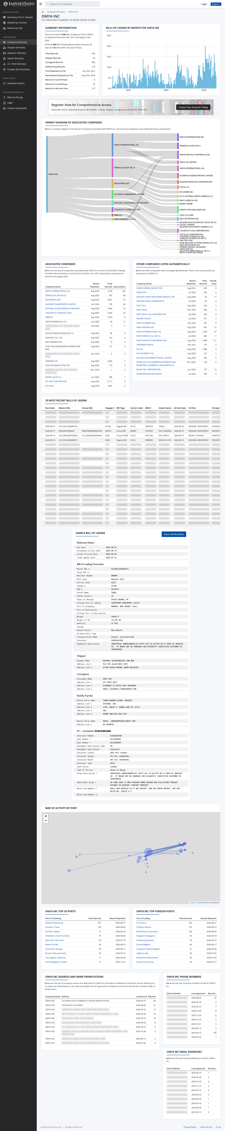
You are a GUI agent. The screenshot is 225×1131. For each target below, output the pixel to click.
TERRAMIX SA (51, 361)
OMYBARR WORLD (144, 344)
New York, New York (54, 940)
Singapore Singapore (145, 935)
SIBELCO (118, 215)
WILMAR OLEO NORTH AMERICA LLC (196, 226)
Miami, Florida (51, 944)
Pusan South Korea (145, 962)
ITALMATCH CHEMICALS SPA (127, 209)
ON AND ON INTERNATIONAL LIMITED (153, 357)
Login (204, 4)
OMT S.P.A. (141, 305)
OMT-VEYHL (141, 309)
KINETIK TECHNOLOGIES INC (193, 209)
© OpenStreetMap (203, 902)
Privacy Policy (190, 1127)
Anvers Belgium (143, 944)
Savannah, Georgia (53, 949)
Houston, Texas (52, 927)
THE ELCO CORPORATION (191, 234)
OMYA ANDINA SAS (145, 327)
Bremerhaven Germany (147, 931)
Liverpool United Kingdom (148, 949)
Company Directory (56, 11)
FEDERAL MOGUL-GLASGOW (193, 247)
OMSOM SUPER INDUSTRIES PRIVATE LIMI (155, 296)
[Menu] (40, 4)
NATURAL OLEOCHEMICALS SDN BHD (131, 202)
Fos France (141, 922)
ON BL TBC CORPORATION (148, 369)
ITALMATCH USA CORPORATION (194, 230)
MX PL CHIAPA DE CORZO (191, 252)
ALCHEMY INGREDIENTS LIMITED (129, 194)
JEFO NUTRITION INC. (189, 218)
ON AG (139, 349)
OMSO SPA (141, 292)
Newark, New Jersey (54, 922)
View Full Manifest (174, 534)
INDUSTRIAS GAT (121, 183)
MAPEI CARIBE (186, 203)
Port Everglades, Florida (56, 962)
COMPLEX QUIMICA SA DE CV (193, 238)
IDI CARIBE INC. (186, 192)
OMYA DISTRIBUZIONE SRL (192, 137)
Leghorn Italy (142, 953)
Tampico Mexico (143, 927)
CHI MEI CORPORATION (56, 381)
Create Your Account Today (193, 107)
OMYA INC (53, 174)
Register (216, 4)
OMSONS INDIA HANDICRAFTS (150, 301)
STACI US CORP (186, 215)
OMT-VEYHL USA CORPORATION (151, 314)
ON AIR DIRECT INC (145, 353)
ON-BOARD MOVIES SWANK (149, 373)
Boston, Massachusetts (55, 953)
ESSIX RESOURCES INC (190, 245)
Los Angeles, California (55, 957)
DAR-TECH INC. (186, 240)
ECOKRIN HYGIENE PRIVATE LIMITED (196, 175)
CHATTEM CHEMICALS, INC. (192, 236)
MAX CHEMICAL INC (189, 200)
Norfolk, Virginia (52, 931)
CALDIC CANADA (187, 224)
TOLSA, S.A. (185, 187)
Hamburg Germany (145, 940)
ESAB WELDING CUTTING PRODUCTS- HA (198, 242)
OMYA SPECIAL (186, 249)
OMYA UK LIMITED (188, 162)
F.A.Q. (218, 1127)
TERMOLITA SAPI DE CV (190, 145)
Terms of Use (206, 1127)
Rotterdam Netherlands (147, 957)
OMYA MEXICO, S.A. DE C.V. (148, 336)
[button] (45, 816)
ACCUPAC (49, 385)
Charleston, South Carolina (57, 935)
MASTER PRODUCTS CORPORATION (196, 181)
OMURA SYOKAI (143, 318)
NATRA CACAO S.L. (53, 377)
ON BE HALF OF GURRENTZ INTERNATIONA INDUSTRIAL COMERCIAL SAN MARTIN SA (156, 364)
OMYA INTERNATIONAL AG (126, 144)
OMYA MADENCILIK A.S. (125, 219)
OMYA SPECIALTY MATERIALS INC (195, 154)
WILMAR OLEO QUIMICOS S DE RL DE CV (198, 222)
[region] (18, 569)
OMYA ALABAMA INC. (146, 323)
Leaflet (192, 902)
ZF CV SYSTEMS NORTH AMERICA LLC (196, 196)
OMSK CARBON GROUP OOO (149, 288)
